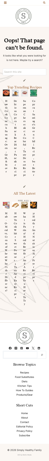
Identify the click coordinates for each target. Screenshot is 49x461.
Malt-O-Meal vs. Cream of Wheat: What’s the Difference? (6, 252)
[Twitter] (33, 348)
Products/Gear (24, 394)
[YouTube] (27, 348)
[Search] (42, 354)
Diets (24, 381)
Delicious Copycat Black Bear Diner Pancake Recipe (15, 137)
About (24, 417)
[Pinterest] (21, 348)
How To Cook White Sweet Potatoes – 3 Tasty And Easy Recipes (15, 255)
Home (24, 413)
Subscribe (24, 435)
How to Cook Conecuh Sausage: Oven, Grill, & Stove (6, 136)
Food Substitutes (24, 377)
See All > (24, 200)
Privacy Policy (24, 431)
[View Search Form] (44, 3)
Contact (24, 422)
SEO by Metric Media (24, 455)
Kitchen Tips (24, 385)
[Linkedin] (39, 348)
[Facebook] (10, 348)
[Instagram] (16, 348)
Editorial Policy (24, 426)
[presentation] (6, 93)
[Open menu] (5, 2)
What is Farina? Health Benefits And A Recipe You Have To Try (24, 259)
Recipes (24, 372)
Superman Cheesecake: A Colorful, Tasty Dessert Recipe (24, 137)
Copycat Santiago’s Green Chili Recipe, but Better (33, 137)
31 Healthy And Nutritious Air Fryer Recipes (33, 247)
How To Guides (24, 390)
